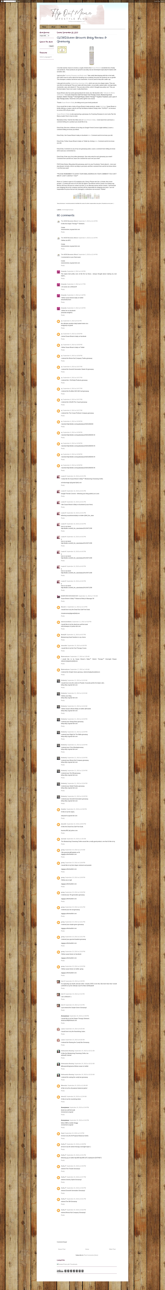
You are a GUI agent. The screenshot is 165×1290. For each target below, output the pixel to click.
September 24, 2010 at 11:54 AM (76, 1096)
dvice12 (63, 1096)
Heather (63, 809)
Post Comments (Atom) (91, 1255)
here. (89, 135)
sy (62, 321)
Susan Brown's (96, 68)
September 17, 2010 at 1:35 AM (79, 656)
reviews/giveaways (67, 209)
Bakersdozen (65, 656)
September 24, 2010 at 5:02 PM (76, 1210)
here (96, 141)
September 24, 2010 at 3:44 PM (79, 1107)
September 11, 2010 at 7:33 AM (88, 596)
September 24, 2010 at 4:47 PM (76, 1177)
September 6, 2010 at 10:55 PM (72, 333)
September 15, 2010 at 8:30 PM (77, 645)
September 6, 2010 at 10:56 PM (72, 355)
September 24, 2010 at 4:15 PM (74, 1133)
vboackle (64, 645)
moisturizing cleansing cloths (79, 83)
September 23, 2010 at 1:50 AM (76, 838)
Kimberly (64, 680)
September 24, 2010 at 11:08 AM (78, 1085)
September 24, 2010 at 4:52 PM (76, 1188)
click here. (103, 106)
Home (44, 27)
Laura (63, 1029)
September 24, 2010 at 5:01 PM (76, 1199)
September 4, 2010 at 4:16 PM (76, 271)
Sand (62, 1133)
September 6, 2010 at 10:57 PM (72, 366)
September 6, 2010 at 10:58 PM (72, 421)
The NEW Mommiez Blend (69, 221)
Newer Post (61, 1249)
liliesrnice (64, 1085)
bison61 (63, 824)
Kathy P (63, 1144)
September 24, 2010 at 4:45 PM (76, 1166)
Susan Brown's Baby (68, 102)
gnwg (63, 850)
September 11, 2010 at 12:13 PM (77, 607)
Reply (63, 232)
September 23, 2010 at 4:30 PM (74, 981)
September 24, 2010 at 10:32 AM (84, 1074)
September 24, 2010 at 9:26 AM (74, 1039)
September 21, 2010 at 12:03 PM (77, 719)
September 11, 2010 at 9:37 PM (76, 634)
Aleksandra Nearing (67, 1050)
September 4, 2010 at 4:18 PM (76, 295)
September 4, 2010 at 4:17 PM (76, 284)
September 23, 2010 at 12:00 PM (75, 862)
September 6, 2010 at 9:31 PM (72, 321)
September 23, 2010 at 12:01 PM (75, 907)
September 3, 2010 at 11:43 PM (87, 221)
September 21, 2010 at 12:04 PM (77, 745)
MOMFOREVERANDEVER (69, 596)
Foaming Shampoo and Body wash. (76, 75)
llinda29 (63, 634)
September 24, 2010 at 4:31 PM (76, 1155)
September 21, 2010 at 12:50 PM (77, 809)
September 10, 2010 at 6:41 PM (76, 476)
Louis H (63, 476)
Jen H (63, 981)
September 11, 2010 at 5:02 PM (81, 621)
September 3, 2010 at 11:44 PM (87, 254)
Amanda (64, 271)
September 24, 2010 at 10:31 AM (84, 1050)
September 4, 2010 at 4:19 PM (76, 308)
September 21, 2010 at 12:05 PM (77, 796)
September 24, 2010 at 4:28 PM (76, 1144)
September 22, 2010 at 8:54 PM (76, 824)
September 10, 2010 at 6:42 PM (76, 524)
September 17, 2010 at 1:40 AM (79, 669)
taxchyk (63, 838)
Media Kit (64, 27)
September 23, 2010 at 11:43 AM (75, 850)
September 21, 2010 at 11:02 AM (77, 680)
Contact (75, 27)
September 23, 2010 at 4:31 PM (74, 994)
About (53, 27)
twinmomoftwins (66, 621)
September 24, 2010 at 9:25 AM (74, 1029)
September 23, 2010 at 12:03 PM (75, 951)
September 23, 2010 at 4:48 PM (79, 1016)
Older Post (112, 1249)
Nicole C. (64, 607)
